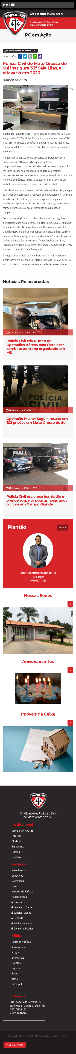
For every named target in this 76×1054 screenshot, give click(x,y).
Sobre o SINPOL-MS (22, 830)
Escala (62, 527)
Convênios (17, 875)
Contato (16, 857)
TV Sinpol (16, 984)
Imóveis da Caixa (22, 907)
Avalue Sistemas (14, 1044)
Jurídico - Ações (22, 912)
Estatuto (16, 836)
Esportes (16, 968)
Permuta (18, 918)
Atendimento (18, 870)
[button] (37, 5)
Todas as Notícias (21, 941)
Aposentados (18, 947)
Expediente (17, 846)
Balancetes (19, 902)
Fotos (14, 973)
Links (14, 886)
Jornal (14, 978)
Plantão (15, 851)
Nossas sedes (19, 896)
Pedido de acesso (23, 923)
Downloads (17, 881)
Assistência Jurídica (22, 891)
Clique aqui (54, 13)
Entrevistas (17, 957)
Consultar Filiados (23, 928)
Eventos (16, 963)
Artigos (15, 952)
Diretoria (16, 841)
